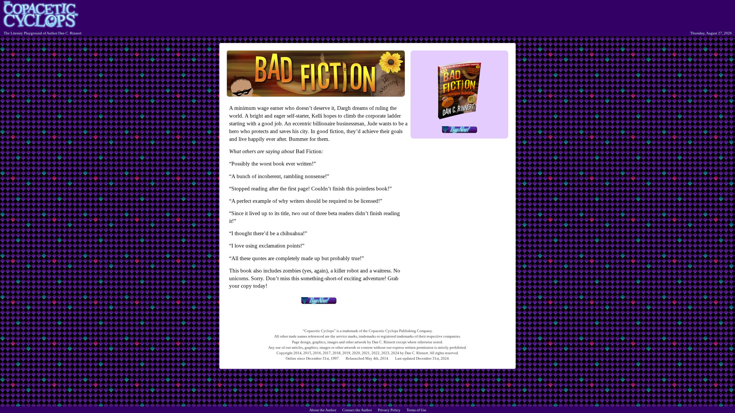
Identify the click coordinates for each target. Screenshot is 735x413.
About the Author (322, 410)
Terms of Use (416, 410)
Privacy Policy (389, 410)
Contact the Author (357, 410)
